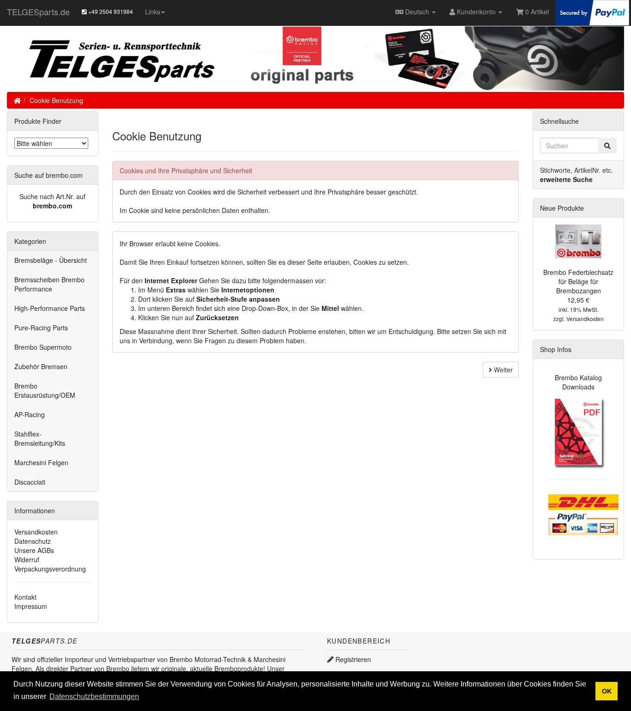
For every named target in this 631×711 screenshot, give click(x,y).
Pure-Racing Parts (41, 327)
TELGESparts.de (38, 12)
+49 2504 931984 (110, 11)
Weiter (502, 369)
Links (152, 11)
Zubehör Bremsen (40, 366)
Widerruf (26, 559)
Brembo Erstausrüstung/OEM (44, 390)
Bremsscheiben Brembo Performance (49, 284)
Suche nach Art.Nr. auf (52, 196)
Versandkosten (36, 531)
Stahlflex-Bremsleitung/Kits (39, 438)
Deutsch (417, 11)
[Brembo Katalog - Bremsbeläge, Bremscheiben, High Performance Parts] (578, 431)
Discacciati (29, 481)
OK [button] (607, 691)
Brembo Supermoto (43, 347)
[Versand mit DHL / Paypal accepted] (584, 513)
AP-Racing (29, 414)
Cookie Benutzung (56, 100)
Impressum (30, 606)
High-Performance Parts (49, 308)
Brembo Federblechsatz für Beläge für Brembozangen (578, 281)
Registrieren (352, 659)
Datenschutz (32, 541)
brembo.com (52, 205)
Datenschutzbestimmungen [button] (94, 696)
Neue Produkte (562, 208)
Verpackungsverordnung (50, 568)
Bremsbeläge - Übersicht (50, 260)
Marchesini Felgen (41, 462)
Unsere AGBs (34, 550)
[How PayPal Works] (592, 11)
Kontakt (25, 597)
